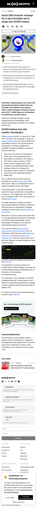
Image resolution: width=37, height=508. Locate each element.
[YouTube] (3, 26)
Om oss (4, 453)
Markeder (10, 11)
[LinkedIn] (17, 26)
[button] (18, 389)
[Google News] (19, 381)
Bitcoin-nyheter (7, 470)
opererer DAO (22, 181)
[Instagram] (21, 26)
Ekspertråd (23, 456)
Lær (21, 450)
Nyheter (4, 11)
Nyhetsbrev (24, 459)
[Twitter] (7, 26)
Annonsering (6, 447)
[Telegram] (12, 26)
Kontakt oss (5, 450)
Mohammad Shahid (17, 60)
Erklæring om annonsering (24, 471)
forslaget (9, 136)
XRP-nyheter (6, 467)
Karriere (4, 456)
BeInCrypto (8, 262)
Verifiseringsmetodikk (27, 467)
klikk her (16, 295)
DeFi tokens (12, 199)
